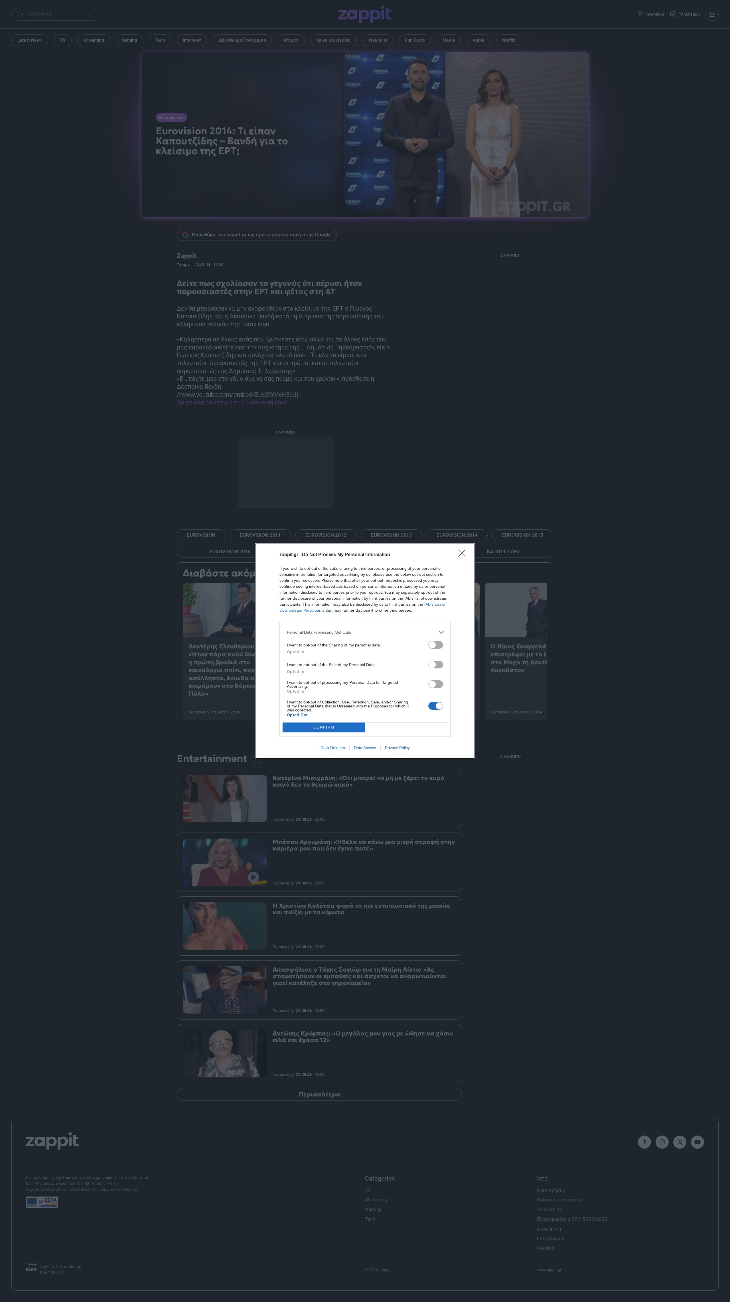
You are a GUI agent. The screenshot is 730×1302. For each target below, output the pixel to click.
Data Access (365, 747)
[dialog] (365, 651)
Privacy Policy (397, 747)
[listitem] (365, 632)
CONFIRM (323, 727)
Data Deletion (333, 747)
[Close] (463, 555)
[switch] (435, 645)
